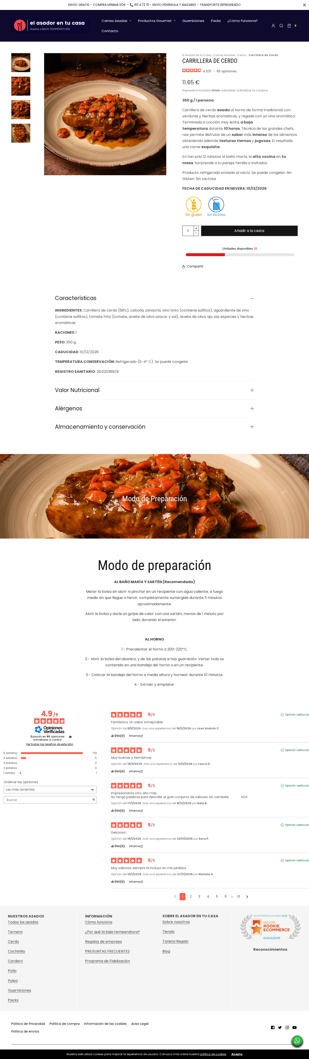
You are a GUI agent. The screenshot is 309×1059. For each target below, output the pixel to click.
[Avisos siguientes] (247, 897)
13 (238, 896)
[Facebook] (273, 1028)
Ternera (15, 931)
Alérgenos (68, 408)
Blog (166, 951)
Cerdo (241, 55)
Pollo (12, 970)
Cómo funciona (98, 922)
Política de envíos (25, 1031)
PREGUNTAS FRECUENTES (107, 951)
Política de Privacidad (28, 1023)
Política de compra (65, 1023)
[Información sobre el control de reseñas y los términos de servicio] (70, 737)
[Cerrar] (304, 4)
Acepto (236, 1054)
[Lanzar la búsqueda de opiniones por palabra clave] (94, 800)
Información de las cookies (105, 1023)
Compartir (195, 266)
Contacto (110, 30)
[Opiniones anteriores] (175, 896)
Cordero (15, 961)
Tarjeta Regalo (175, 941)
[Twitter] (280, 1028)
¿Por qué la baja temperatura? (112, 931)
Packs (216, 20)
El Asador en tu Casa (196, 55)
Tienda (168, 931)
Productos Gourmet (155, 20)
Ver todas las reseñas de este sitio (49, 744)
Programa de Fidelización (107, 961)
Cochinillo (16, 951)
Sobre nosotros (176, 922)
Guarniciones (193, 20)
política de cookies (213, 1054)
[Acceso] (273, 26)
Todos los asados (23, 922)
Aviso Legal (139, 1023)
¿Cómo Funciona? (243, 20)
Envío (216, 90)
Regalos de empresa (103, 941)
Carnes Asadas (114, 20)
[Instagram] (287, 1028)
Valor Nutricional (77, 390)
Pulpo (13, 980)
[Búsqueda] (281, 26)
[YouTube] (294, 1028)
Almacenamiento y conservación (100, 427)
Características (75, 298)
